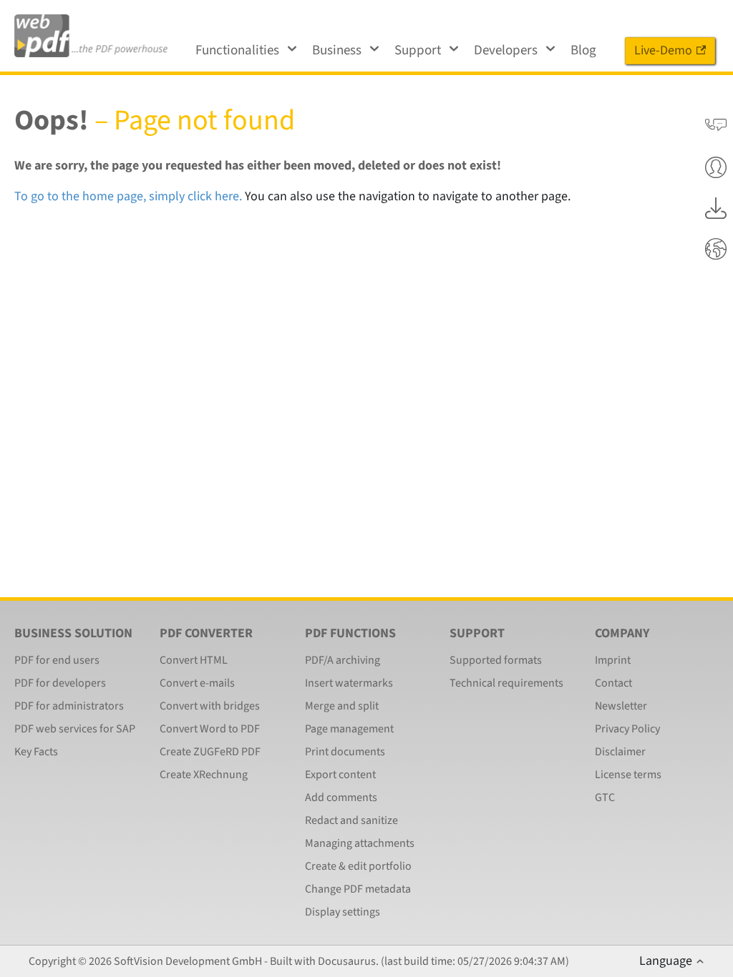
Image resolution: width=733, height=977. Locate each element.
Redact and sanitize (351, 820)
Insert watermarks (349, 683)
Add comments (341, 797)
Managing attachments (359, 843)
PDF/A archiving (342, 660)
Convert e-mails (197, 683)
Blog (583, 50)
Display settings (342, 912)
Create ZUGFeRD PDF (210, 752)
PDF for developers (60, 683)
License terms (628, 774)
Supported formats (496, 660)
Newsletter (621, 706)
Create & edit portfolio (358, 866)
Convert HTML (194, 660)
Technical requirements (506, 683)
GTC (605, 797)
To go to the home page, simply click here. (128, 196)
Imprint (613, 660)
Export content (340, 774)
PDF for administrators (69, 706)
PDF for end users (56, 660)
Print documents (345, 752)
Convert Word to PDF (210, 729)
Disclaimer (620, 752)
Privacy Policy (627, 729)
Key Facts (36, 752)
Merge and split (342, 706)
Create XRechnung (204, 774)
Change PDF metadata (358, 889)
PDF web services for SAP (74, 729)
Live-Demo (663, 50)
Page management (349, 729)
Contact (613, 683)
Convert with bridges (210, 706)
